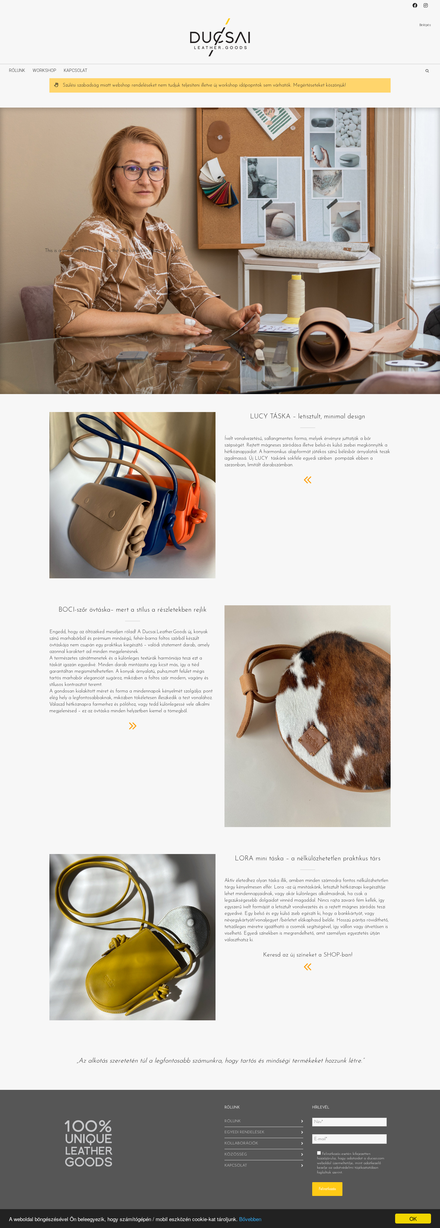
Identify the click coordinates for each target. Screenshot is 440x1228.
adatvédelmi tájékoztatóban (355, 1168)
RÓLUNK (17, 70)
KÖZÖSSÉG (235, 1154)
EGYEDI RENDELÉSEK (244, 1132)
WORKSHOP (44, 70)
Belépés (425, 25)
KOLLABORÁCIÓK (241, 1143)
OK (413, 1218)
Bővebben (250, 1219)
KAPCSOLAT (75, 70)
